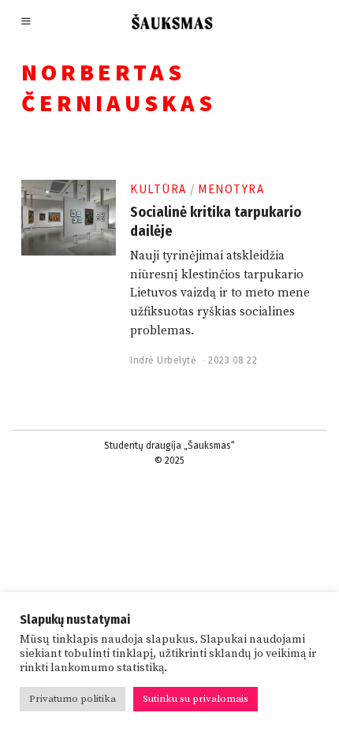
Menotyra (231, 188)
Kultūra (158, 188)
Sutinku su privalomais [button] (195, 698)
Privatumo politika (72, 698)
